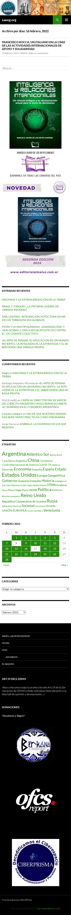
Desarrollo (7, 469)
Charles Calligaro (12, 413)
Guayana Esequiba (29, 481)
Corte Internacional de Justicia (20, 464)
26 (54, 554)
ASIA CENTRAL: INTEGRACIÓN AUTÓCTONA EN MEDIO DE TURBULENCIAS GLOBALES (34, 318)
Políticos (57, 490)
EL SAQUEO (8, 664)
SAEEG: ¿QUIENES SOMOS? (16, 636)
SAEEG (23, 53)
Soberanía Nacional (11, 506)
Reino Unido (33, 495)
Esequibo (37, 469)
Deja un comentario (38, 53)
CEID (4, 650)
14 (6, 548)
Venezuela (51, 510)
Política (44, 489)
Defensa (56, 464)
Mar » (65, 565)
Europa (42, 475)
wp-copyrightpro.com (48, 908)
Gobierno (9, 480)
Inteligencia (60, 481)
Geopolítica (56, 475)
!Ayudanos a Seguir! (13, 715)
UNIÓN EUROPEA (14, 510)
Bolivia (53, 455)
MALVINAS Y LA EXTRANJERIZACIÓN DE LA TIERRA (34, 299)
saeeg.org (9, 20)
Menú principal (66, 19)
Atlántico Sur (38, 454)
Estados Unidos (19, 475)
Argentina (14, 453)
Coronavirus (46, 460)
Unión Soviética (35, 510)
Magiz (5, 373)
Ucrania (50, 505)
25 (45, 554)
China (33, 460)
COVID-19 (44, 464)
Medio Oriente (39, 485)
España (48, 469)
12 (54, 543)
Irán (3, 485)
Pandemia (61, 485)
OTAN (51, 485)
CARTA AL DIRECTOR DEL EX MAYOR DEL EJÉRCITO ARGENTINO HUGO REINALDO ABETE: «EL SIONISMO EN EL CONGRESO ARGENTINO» (34, 404)
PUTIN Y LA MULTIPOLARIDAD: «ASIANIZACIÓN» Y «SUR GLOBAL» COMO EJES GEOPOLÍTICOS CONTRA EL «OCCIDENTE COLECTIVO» (34, 330)
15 (16, 548)
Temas (5, 643)
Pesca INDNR (29, 490)
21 (6, 554)
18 (45, 548)
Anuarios (11, 657)
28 (6, 559)
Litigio (29, 485)
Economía (22, 469)
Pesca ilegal (15, 490)
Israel (23, 485)
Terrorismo (40, 506)
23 (25, 554)
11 (45, 543)
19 (54, 548)
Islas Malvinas (13, 485)
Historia (47, 480)
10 (35, 543)
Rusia (52, 500)
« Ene (6, 565)
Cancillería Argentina (14, 460)
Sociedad (28, 506)
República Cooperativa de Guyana (24, 501)
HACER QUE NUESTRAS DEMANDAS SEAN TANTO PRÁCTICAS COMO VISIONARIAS (34, 415)
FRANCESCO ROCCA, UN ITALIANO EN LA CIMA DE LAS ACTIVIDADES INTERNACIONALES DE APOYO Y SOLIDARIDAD (33, 45)
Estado (60, 469)
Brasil (59, 455)
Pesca (4, 490)
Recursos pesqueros (11, 496)
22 (16, 554)
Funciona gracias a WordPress (17, 899)
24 (35, 554)
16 (25, 548)
